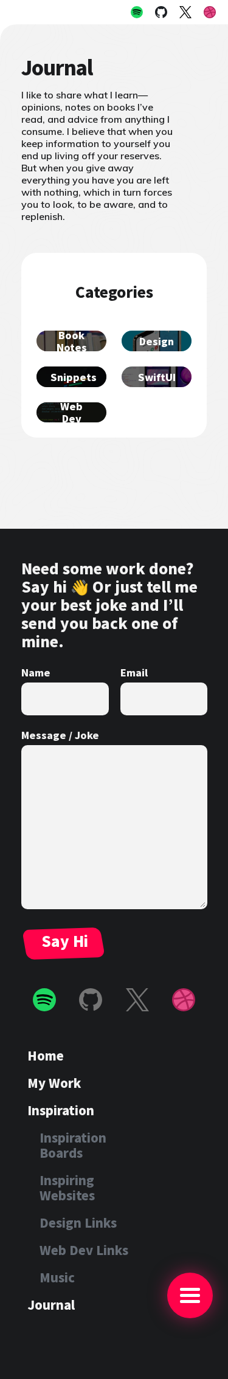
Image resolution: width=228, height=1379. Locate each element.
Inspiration (60, 1110)
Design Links (78, 1222)
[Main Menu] (190, 1295)
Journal (51, 1304)
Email (134, 672)
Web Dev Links (84, 1250)
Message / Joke (60, 734)
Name (35, 672)
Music (57, 1277)
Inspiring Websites (67, 1187)
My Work (54, 1083)
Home (45, 1055)
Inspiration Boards (73, 1145)
